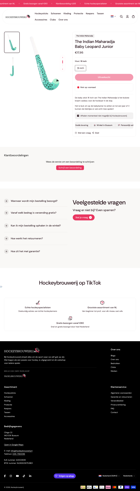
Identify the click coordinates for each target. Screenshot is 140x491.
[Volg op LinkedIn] (30, 476)
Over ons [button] (63, 19)
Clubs (113, 367)
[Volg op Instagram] (11, 476)
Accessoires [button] (41, 19)
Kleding (7, 400)
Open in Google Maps (13, 444)
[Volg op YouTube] (17, 476)
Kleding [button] (67, 13)
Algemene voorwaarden (121, 393)
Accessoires (9, 416)
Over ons (115, 359)
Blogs (113, 355)
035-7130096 (19, 454)
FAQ (112, 408)
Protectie (8, 404)
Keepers (7, 408)
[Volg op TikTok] (24, 476)
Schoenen (8, 397)
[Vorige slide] (62, 57)
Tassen (7, 412)
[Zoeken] (121, 16)
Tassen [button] (100, 13)
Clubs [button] (53, 19)
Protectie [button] (78, 13)
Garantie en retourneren (121, 397)
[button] (113, 16)
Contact (114, 412)
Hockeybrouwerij (17, 487)
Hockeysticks (10, 393)
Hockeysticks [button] (41, 13)
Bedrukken (115, 363)
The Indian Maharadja (84, 36)
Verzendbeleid (117, 400)
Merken (114, 371)
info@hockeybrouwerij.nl (21, 451)
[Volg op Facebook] (5, 476)
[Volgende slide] (62, 69)
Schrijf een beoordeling (70, 167)
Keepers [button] (90, 13)
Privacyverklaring (118, 404)
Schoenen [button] (56, 13)
